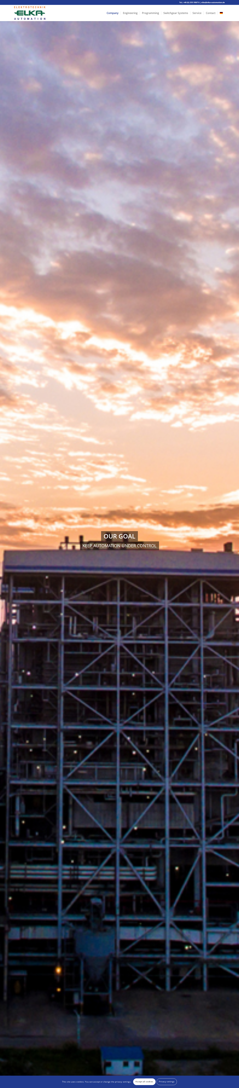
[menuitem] (113, 13)
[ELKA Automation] (29, 13)
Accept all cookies (144, 1081)
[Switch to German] (221, 13)
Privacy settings (167, 1081)
